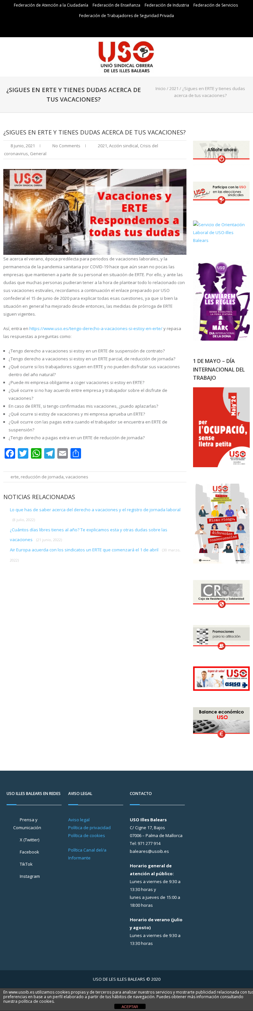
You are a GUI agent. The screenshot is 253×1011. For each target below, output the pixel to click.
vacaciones (77, 477)
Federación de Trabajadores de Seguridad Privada (126, 15)
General (38, 153)
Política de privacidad (89, 827)
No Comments (66, 146)
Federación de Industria (167, 5)
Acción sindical (123, 146)
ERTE (15, 477)
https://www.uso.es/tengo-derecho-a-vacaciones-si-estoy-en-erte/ (95, 328)
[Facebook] (127, 28)
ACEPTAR (130, 1007)
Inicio (160, 88)
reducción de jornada (42, 477)
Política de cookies (86, 835)
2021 (174, 88)
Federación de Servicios (215, 5)
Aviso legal (79, 820)
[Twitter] (118, 28)
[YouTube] (137, 28)
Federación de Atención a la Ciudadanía (51, 5)
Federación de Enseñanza (116, 5)
